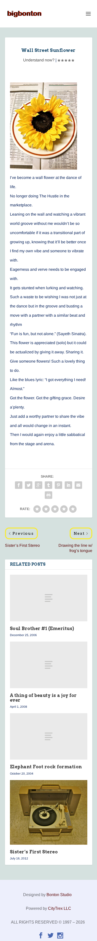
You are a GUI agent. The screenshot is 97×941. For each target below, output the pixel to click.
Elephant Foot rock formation (46, 766)
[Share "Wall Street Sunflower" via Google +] (39, 485)
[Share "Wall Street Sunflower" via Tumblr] (48, 485)
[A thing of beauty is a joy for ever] (48, 665)
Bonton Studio (59, 895)
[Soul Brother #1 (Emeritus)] (48, 598)
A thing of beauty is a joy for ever (43, 698)
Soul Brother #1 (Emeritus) (42, 628)
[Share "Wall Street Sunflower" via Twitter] (29, 485)
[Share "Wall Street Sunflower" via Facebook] (19, 485)
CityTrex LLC (59, 908)
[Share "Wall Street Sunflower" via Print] (48, 495)
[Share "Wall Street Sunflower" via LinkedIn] (68, 485)
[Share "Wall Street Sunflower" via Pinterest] (58, 485)
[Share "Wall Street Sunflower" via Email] (78, 485)
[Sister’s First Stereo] (48, 812)
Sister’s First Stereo (34, 851)
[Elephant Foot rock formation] (48, 736)
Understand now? (38, 60)
